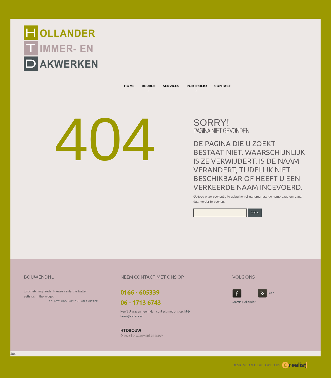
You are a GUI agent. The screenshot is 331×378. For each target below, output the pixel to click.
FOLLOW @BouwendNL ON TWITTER (73, 301)
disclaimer (141, 335)
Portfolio (197, 86)
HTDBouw (130, 330)
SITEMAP (156, 335)
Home (129, 86)
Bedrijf (149, 86)
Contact (222, 86)
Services (171, 86)
